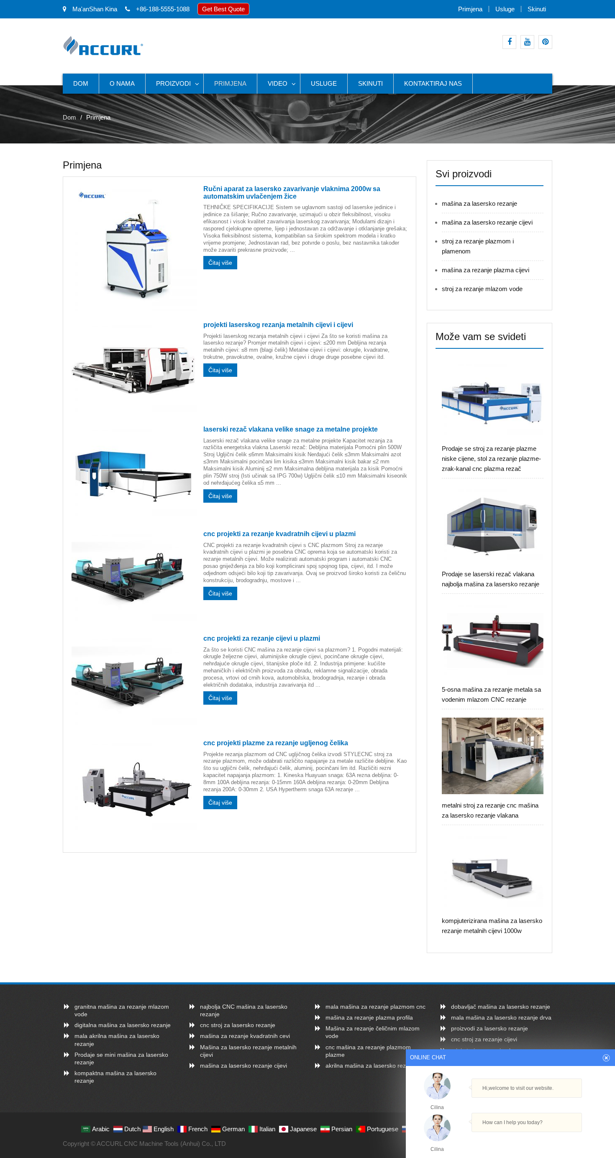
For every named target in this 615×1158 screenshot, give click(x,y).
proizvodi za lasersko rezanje (489, 1028)
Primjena (470, 9)
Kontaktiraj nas (433, 83)
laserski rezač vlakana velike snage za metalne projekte (290, 429)
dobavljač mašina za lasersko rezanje (500, 1006)
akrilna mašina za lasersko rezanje (371, 1065)
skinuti (537, 9)
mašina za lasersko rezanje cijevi (487, 222)
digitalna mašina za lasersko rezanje (122, 1025)
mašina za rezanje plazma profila (369, 1017)
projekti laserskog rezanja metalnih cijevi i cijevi (278, 324)
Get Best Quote (223, 9)
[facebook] (509, 42)
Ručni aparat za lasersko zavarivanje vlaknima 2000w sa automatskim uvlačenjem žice (291, 192)
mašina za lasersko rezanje (479, 203)
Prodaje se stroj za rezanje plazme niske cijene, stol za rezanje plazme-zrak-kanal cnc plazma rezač (491, 458)
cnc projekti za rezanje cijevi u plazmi (261, 638)
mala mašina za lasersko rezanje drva (501, 1017)
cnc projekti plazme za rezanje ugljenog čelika (275, 742)
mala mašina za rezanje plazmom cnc (375, 1006)
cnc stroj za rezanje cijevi (484, 1039)
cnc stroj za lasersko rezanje (237, 1025)
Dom (80, 83)
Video (277, 83)
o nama (122, 83)
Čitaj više (220, 262)
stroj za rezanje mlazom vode (482, 288)
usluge (505, 9)
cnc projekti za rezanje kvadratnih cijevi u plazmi (279, 533)
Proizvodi (173, 83)
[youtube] (527, 42)
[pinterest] (545, 42)
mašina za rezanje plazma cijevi (485, 270)
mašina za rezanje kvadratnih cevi (245, 1036)
